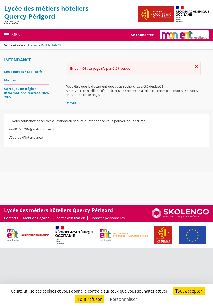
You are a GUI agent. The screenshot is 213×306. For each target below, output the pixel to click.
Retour (71, 103)
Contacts (11, 218)
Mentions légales (36, 218)
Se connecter (142, 34)
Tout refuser (90, 299)
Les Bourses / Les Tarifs (23, 71)
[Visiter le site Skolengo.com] (180, 216)
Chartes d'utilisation (69, 218)
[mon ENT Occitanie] (184, 35)
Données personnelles (107, 218)
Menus (10, 80)
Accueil (33, 45)
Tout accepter (188, 291)
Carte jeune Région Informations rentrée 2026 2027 (26, 92)
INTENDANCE (51, 45)
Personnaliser (123, 299)
